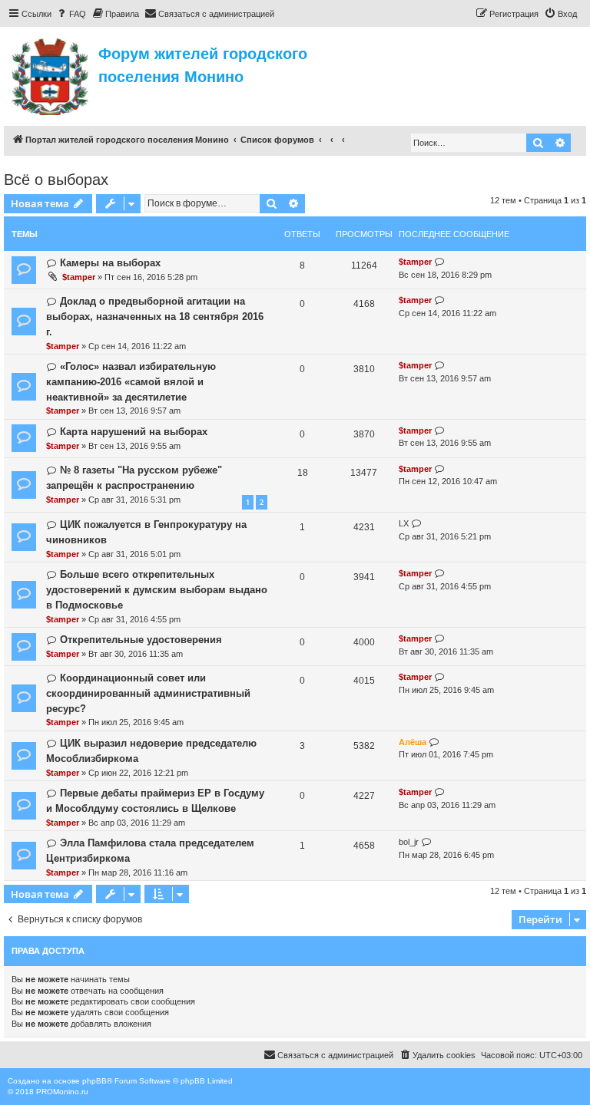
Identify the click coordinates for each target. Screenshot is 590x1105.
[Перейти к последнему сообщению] (440, 262)
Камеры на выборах (110, 263)
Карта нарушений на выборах (133, 431)
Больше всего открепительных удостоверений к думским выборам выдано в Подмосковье (156, 590)
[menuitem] (70, 14)
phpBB (94, 1081)
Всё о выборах (56, 179)
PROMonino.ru (62, 1091)
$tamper (78, 277)
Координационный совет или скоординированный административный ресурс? (148, 693)
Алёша (412, 742)
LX (404, 523)
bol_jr (409, 841)
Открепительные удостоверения (141, 639)
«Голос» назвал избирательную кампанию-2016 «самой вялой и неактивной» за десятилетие (131, 382)
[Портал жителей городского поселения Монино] (51, 74)
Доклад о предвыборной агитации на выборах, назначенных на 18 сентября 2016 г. (155, 316)
